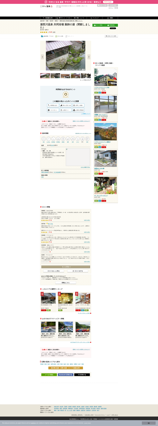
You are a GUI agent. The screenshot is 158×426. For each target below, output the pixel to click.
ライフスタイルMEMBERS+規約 (105, 419)
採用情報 (116, 419)
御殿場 (78, 410)
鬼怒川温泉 (103, 408)
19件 (54, 32)
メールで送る (49, 374)
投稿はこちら (66, 282)
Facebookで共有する (65, 374)
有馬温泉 (65, 408)
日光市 (52, 145)
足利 (58, 364)
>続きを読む (87, 220)
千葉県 (65, 406)
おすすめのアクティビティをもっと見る (80, 342)
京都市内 (88, 410)
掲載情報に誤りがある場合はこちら (83, 133)
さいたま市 (69, 410)
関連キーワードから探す (47, 412)
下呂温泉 (76, 408)
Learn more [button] (87, 423)
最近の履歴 (113, 5)
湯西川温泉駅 (44, 172)
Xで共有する (82, 374)
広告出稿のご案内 (89, 415)
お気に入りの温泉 (102, 5)
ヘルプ (108, 415)
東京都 (78, 406)
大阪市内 (83, 410)
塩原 (65, 364)
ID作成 (116, 7)
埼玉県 (61, 406)
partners (33, 423)
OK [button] (149, 423)
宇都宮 (42, 364)
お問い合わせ (115, 415)
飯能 (74, 410)
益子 (79, 364)
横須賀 (62, 410)
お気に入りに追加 (112, 36)
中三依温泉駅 (57, 172)
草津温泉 (56, 408)
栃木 (49, 364)
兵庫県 (70, 406)
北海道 (87, 406)
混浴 (42, 177)
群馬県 (74, 406)
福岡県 (100, 406)
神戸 (98, 410)
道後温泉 (88, 408)
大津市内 (94, 410)
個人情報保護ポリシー (74, 419)
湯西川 (76, 364)
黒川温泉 (93, 408)
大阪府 (82, 406)
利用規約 (95, 419)
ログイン (111, 7)
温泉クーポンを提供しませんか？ (81, 121)
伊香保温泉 (82, 408)
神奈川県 (56, 406)
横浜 (55, 410)
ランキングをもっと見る (84, 313)
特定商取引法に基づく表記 (86, 419)
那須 (61, 364)
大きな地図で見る (85, 167)
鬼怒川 (71, 364)
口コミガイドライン (100, 415)
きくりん (50, 223)
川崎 (58, 410)
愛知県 (95, 406)
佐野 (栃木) (53, 364)
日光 (68, 364)
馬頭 (82, 364)
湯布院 (98, 408)
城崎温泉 (70, 408)
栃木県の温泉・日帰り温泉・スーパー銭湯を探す (65, 368)
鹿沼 (45, 364)
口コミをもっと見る (54, 271)
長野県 (91, 406)
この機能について (85, 113)
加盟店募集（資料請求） (77, 415)
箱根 (61, 408)
